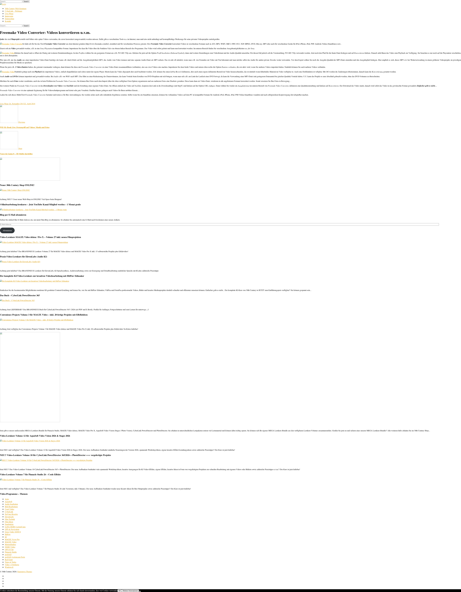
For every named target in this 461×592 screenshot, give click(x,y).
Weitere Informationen (130, 591)
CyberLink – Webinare (13, 11)
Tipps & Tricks (10, 562)
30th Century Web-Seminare (15, 8)
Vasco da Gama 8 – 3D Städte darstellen (16, 153)
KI (6, 537)
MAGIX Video (10, 542)
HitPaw (8, 534)
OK (119, 591)
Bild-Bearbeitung (11, 506)
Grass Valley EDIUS (13, 532)
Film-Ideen (9, 521)
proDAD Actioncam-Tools (15, 557)
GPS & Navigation (12, 529)
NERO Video (10, 547)
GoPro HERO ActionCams (15, 526)
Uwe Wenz (9, 13)
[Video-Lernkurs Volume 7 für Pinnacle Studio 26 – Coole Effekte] (26, 479)
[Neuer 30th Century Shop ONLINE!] (15, 190)
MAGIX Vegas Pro (12, 539)
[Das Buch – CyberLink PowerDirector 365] (17, 300)
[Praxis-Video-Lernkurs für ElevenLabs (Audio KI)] (20, 261)
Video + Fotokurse (12, 564)
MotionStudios (10, 544)
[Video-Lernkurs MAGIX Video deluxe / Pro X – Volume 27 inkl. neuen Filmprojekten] (34, 242)
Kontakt (8, 21)
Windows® (9, 567)
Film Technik (10, 519)
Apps (7, 499)
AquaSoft (8, 501)
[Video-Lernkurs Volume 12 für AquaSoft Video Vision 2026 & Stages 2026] (30, 440)
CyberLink (9, 511)
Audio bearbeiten (11, 504)
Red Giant (9, 559)
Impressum (9, 16)
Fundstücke (9, 524)
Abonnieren (7, 230)
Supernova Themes (25, 571)
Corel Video (9, 509)
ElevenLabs (9, 516)
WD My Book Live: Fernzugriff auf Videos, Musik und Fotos (24, 127)
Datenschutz (9, 18)
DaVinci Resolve (11, 514)
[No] (140, 591)
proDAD (8, 554)
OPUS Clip (9, 549)
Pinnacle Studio (11, 552)
